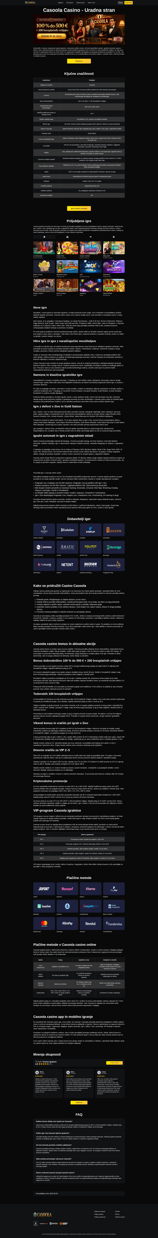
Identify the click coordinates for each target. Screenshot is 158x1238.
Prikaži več (79, 1102)
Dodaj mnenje (114, 1062)
